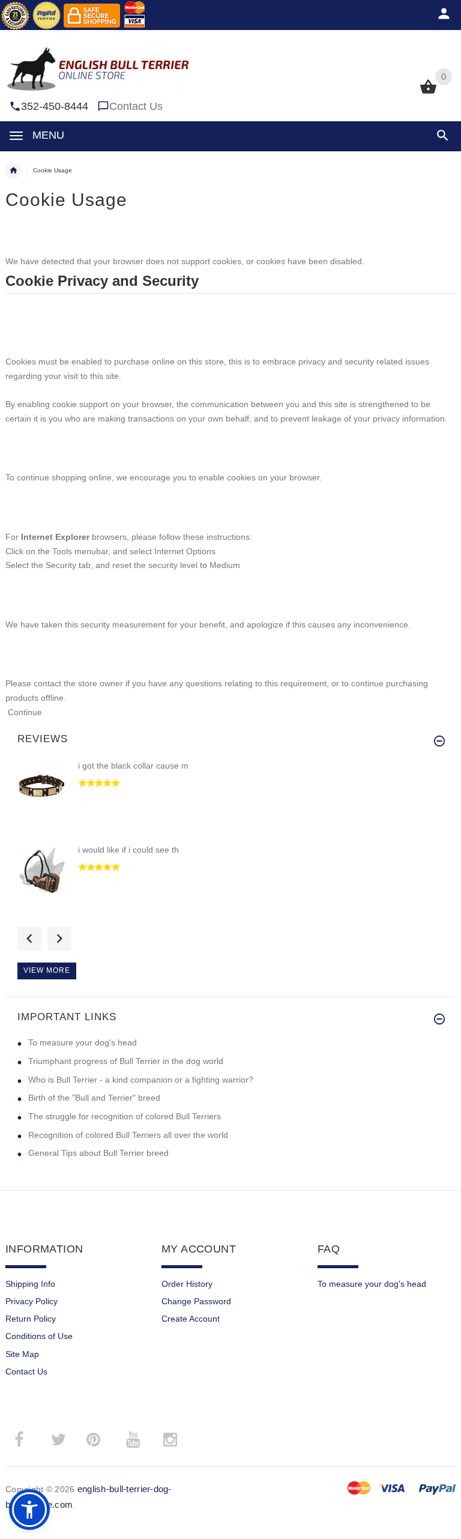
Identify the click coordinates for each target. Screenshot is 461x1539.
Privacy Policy (31, 1301)
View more (46, 970)
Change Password (196, 1301)
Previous (29, 939)
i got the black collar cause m (133, 765)
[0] (428, 92)
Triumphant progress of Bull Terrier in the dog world (125, 1061)
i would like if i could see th (128, 849)
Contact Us (136, 106)
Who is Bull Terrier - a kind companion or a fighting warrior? (140, 1079)
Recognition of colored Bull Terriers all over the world (128, 1135)
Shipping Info (30, 1284)
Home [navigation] (13, 170)
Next (59, 939)
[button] (440, 135)
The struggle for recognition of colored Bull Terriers (124, 1116)
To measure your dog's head (82, 1042)
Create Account (190, 1318)
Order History (186, 1284)
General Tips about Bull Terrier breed (98, 1153)
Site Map (22, 1354)
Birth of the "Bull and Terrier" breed (94, 1097)
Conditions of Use (39, 1336)
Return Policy (30, 1318)
